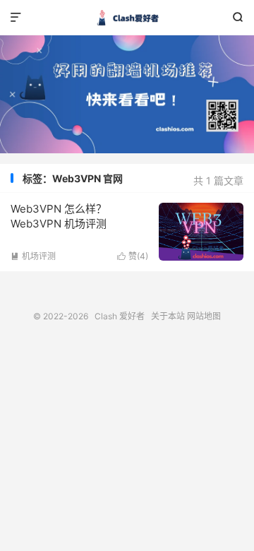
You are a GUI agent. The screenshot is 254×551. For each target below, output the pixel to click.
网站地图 (204, 316)
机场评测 (33, 256)
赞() (132, 256)
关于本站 (168, 316)
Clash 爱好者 (127, 17)
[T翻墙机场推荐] (127, 94)
